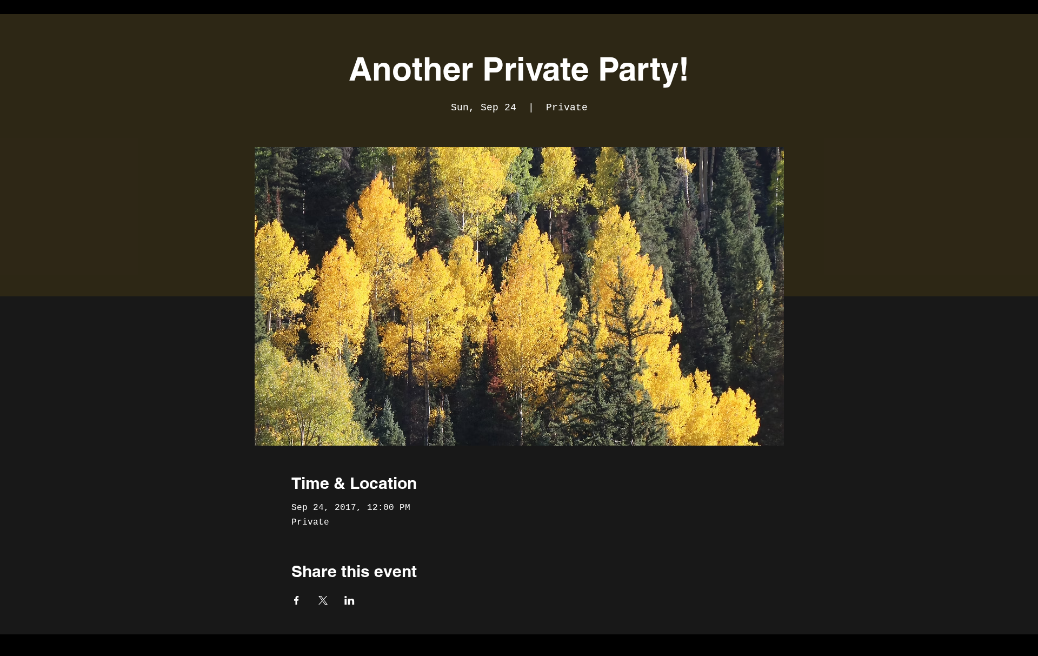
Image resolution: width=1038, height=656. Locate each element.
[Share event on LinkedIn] (349, 600)
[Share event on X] (323, 600)
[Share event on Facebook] (296, 600)
